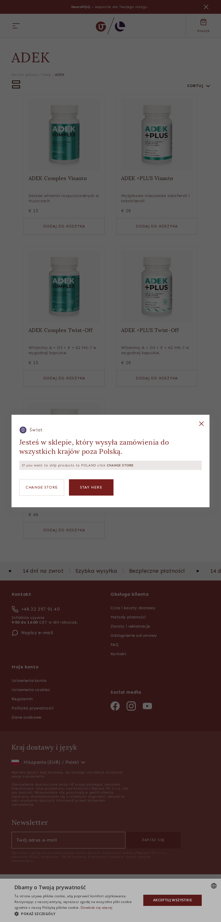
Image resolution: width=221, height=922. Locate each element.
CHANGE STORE (42, 487)
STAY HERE (91, 487)
